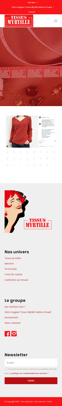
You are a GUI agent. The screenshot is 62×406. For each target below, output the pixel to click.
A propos (32, 2)
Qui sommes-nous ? (15, 306)
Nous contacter (13, 322)
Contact (31, 12)
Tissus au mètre (13, 258)
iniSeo (49, 401)
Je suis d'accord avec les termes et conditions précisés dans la (31, 371)
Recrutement (11, 317)
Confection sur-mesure (16, 279)
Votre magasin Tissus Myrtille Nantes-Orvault (32, 7)
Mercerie (9, 263)
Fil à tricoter (11, 268)
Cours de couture (13, 274)
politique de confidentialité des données (29, 373)
